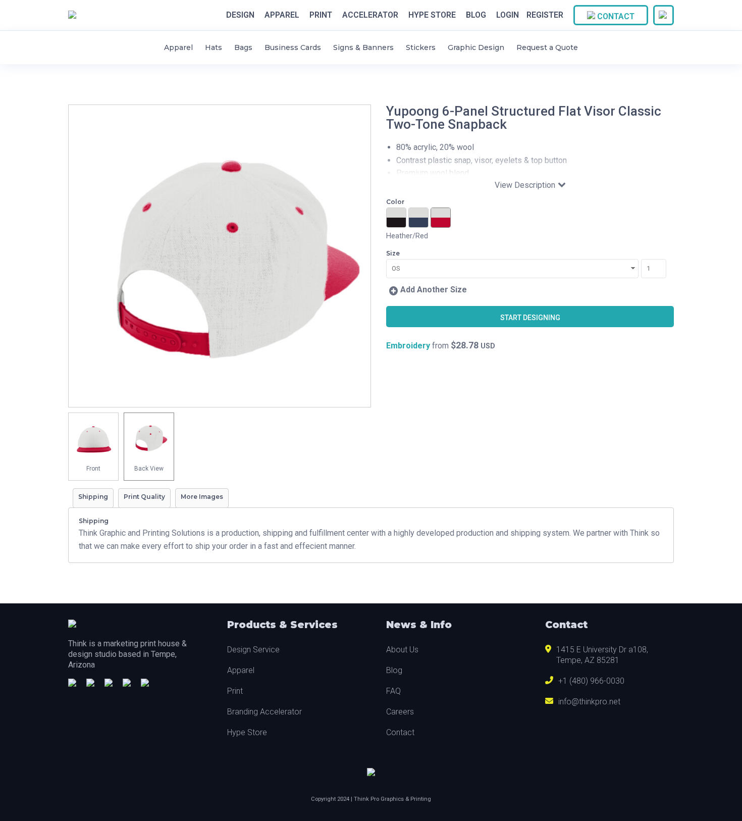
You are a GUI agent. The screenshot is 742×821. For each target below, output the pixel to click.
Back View (149, 468)
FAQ (393, 691)
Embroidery (408, 345)
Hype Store (432, 15)
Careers (400, 711)
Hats (213, 47)
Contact (614, 16)
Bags (243, 47)
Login (507, 15)
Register (544, 15)
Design (240, 15)
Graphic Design (476, 47)
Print (320, 15)
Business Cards (292, 47)
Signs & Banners (363, 47)
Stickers (421, 47)
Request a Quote (547, 47)
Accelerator (370, 15)
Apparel (281, 15)
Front (93, 468)
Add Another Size (433, 289)
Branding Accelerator (264, 711)
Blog (476, 15)
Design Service (253, 649)
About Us (402, 649)
